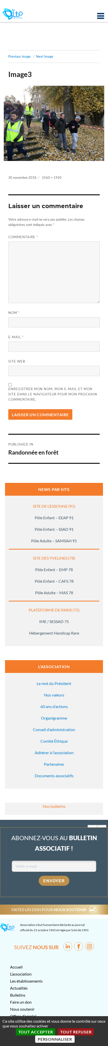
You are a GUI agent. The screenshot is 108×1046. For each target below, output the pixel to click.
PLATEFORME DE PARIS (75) (54, 609)
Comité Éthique (54, 741)
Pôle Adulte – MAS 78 (54, 592)
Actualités (19, 988)
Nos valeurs (54, 694)
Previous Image (19, 56)
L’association (21, 974)
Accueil (16, 967)
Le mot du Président (54, 683)
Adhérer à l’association (54, 752)
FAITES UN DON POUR (49, 909)
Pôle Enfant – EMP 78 (54, 569)
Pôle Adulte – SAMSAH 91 (54, 540)
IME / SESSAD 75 (54, 621)
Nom (14, 313)
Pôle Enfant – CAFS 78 (54, 581)
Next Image (44, 56)
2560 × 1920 (52, 178)
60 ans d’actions (54, 706)
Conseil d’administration (54, 729)
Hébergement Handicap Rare (54, 633)
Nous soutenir (22, 1009)
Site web (16, 361)
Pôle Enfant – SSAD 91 (54, 529)
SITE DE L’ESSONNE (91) (54, 506)
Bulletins (17, 995)
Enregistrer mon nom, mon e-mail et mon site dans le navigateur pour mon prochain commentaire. (52, 394)
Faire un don (21, 1002)
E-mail (16, 337)
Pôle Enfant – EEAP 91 (54, 517)
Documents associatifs (54, 775)
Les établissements (26, 981)
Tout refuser (75, 1031)
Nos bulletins (54, 806)
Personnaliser (55, 1039)
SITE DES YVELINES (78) (54, 558)
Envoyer (54, 881)
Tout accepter (35, 1031)
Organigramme (54, 718)
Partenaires (54, 764)
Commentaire (23, 237)
